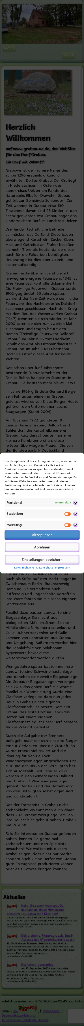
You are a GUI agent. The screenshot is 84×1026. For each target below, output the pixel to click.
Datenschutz (44, 568)
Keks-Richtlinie (24, 568)
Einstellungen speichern (42, 559)
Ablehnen (42, 547)
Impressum (62, 568)
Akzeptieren (42, 534)
